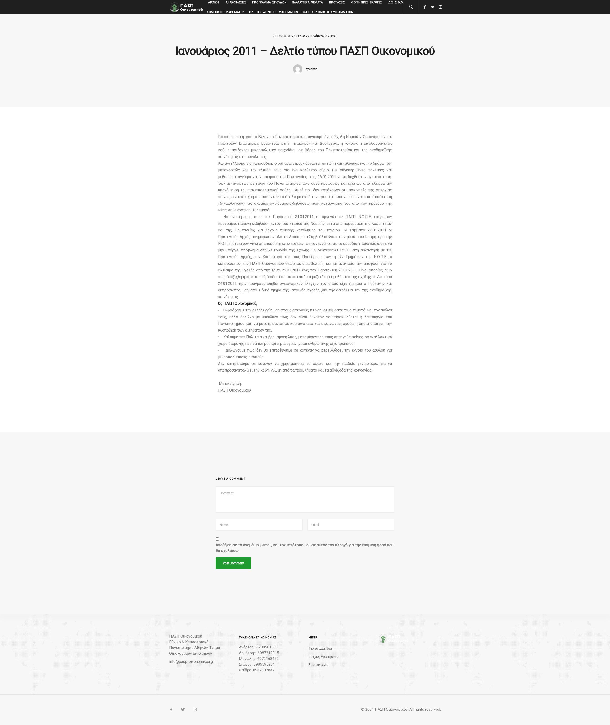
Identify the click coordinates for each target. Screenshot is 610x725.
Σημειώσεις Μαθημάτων (226, 12)
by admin (311, 69)
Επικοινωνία (318, 665)
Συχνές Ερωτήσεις (323, 656)
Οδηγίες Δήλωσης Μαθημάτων (273, 12)
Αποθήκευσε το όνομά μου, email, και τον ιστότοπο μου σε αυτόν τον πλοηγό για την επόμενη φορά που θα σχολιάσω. (304, 548)
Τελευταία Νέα (320, 648)
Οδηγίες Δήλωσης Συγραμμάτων (327, 12)
